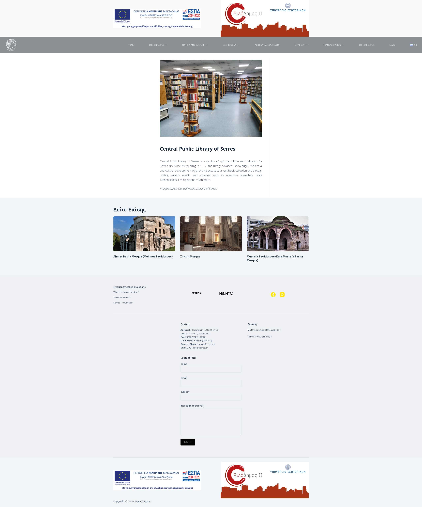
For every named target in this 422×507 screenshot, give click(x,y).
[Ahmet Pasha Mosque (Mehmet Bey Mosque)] (144, 233)
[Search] (415, 45)
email (184, 378)
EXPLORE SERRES (156, 45)
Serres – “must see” (123, 302)
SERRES (211, 293)
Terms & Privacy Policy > (260, 336)
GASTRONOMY (229, 45)
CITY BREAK (300, 45)
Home (131, 45)
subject (185, 391)
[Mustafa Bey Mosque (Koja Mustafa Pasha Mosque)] (278, 233)
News (392, 45)
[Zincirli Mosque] (211, 233)
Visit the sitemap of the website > (264, 329)
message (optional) (192, 405)
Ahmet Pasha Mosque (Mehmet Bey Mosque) (143, 256)
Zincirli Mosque (190, 256)
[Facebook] (273, 294)
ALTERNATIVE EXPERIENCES (267, 45)
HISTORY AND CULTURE (193, 45)
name (184, 363)
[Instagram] (282, 294)
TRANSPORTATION (332, 45)
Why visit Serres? (122, 297)
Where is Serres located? (125, 291)
